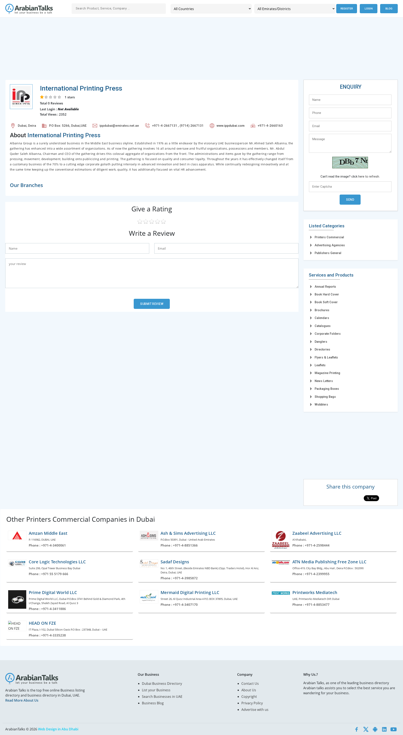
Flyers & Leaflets (326, 357)
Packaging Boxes (327, 388)
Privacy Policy (252, 703)
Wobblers (321, 404)
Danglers (321, 341)
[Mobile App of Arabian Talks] (375, 729)
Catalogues (323, 326)
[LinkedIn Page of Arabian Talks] (384, 729)
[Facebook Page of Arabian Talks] (356, 729)
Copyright (249, 696)
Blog (388, 8)
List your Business (156, 690)
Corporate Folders (328, 333)
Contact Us (250, 683)
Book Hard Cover (327, 294)
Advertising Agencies (330, 245)
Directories (322, 349)
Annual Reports (325, 286)
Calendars (322, 318)
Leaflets (320, 365)
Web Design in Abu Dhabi (58, 729)
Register (346, 8)
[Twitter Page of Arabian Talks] (366, 729)
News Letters (324, 381)
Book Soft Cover (326, 302)
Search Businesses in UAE (162, 696)
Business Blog (153, 703)
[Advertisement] (131, 50)
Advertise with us (254, 709)
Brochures (322, 310)
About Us (248, 690)
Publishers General (328, 253)
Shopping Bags (325, 396)
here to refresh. (369, 176)
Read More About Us (21, 700)
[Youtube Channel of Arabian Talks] (393, 729)
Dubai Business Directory (162, 683)
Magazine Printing (327, 373)
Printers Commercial (329, 237)
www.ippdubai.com (231, 126)
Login (369, 8)
